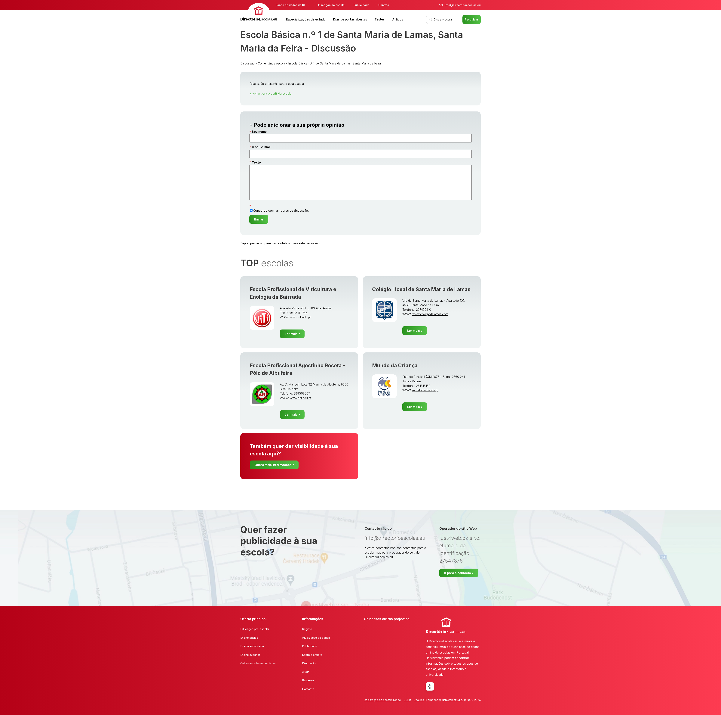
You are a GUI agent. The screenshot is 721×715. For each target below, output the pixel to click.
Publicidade (361, 5)
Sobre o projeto (312, 655)
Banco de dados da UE (290, 5)
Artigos (397, 19)
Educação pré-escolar (254, 629)
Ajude (305, 672)
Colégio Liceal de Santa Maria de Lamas (421, 289)
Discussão (247, 63)
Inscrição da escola (331, 5)
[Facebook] (430, 686)
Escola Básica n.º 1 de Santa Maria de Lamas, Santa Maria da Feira (334, 63)
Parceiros (308, 680)
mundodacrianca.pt (425, 390)
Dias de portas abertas (350, 19)
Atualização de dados (316, 637)
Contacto (308, 689)
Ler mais (291, 334)
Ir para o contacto (457, 573)
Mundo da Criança (395, 365)
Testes (380, 19)
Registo (307, 629)
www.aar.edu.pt (300, 398)
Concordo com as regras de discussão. (281, 210)
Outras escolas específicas (258, 663)
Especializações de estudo (306, 19)
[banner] (258, 12)
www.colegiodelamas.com (430, 314)
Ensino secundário (252, 646)
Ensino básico (249, 637)
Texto (256, 162)
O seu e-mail (261, 147)
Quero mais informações (273, 465)
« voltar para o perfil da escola (271, 93)
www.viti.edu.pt (300, 317)
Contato (383, 5)
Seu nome (259, 131)
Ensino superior (250, 655)
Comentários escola (271, 63)
